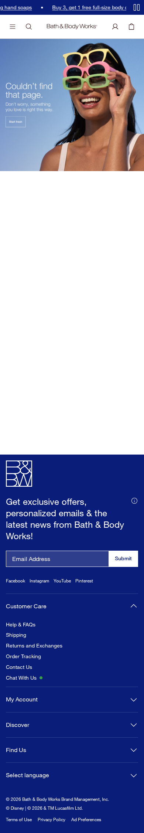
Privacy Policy (51, 819)
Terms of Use (19, 819)
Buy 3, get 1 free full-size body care (85, 7)
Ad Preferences (86, 819)
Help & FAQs (20, 625)
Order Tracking (23, 656)
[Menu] (12, 26)
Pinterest (84, 581)
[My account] (115, 26)
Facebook (15, 581)
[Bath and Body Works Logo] (72, 27)
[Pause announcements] (136, 7)
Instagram (39, 581)
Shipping (16, 635)
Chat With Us (21, 678)
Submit (123, 558)
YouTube (62, 581)
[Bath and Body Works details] (134, 500)
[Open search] (28, 26)
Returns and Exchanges (34, 646)
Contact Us (19, 667)
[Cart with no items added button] (131, 26)
